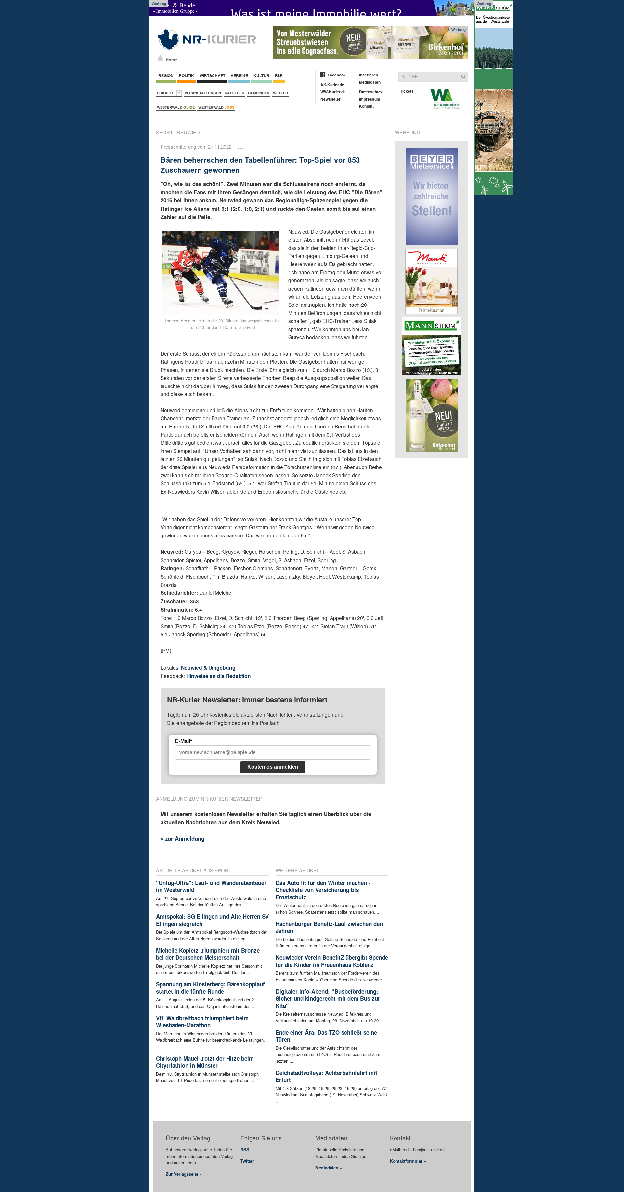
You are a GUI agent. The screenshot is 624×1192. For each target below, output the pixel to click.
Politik (186, 75)
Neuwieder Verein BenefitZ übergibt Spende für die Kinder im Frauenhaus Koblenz (332, 961)
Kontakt (366, 106)
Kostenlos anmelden (272, 767)
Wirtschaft (212, 75)
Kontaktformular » (408, 1161)
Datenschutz (371, 92)
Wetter (280, 92)
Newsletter (330, 99)
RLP (279, 75)
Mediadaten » (328, 1167)
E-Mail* (183, 741)
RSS (244, 1149)
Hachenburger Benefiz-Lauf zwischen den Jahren (329, 927)
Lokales (166, 92)
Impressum (369, 99)
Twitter (247, 1161)
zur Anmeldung (184, 838)
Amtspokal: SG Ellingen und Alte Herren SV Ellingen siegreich (212, 920)
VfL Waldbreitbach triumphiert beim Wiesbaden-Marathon (202, 1021)
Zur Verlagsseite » (184, 1174)
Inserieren (368, 75)
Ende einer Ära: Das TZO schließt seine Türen (326, 1035)
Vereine (239, 75)
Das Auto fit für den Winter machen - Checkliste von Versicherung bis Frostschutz (323, 890)
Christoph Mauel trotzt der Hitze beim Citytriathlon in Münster (205, 1061)
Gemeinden (258, 92)
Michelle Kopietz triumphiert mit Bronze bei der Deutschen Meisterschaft (208, 953)
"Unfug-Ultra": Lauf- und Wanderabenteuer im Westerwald (211, 886)
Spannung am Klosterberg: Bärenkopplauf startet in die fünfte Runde (210, 987)
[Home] (160, 58)
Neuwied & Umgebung (208, 667)
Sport (164, 132)
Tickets (407, 91)
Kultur (261, 75)
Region (166, 75)
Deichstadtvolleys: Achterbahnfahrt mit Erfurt (326, 1076)
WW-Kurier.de (333, 92)
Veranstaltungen (203, 92)
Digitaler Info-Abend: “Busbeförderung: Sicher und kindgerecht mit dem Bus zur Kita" (328, 998)
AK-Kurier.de (332, 85)
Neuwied (188, 132)
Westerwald (176, 107)
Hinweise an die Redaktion (218, 676)
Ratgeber (234, 92)
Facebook (337, 75)
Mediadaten (370, 82)
